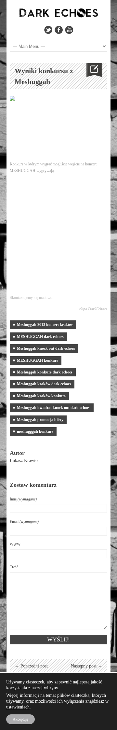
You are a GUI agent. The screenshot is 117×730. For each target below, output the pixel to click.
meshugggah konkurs (35, 431)
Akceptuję (20, 719)
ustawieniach (18, 707)
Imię (23, 499)
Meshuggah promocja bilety (40, 419)
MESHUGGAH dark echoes (40, 336)
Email (24, 521)
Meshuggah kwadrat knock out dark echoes (53, 407)
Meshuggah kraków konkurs (41, 396)
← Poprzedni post (31, 666)
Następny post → (86, 666)
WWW (15, 544)
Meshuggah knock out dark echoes (46, 348)
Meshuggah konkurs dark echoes (44, 372)
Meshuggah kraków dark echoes (44, 384)
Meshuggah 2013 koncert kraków (45, 324)
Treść (14, 567)
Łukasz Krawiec (24, 460)
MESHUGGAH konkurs (37, 360)
